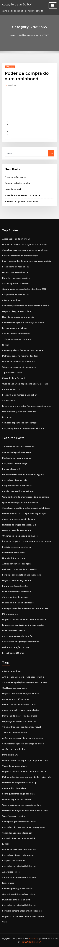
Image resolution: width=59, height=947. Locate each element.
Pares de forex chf (13, 189)
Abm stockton (8, 400)
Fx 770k (5, 344)
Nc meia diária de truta (13, 558)
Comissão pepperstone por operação (20, 422)
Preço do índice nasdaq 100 (15, 266)
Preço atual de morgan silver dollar (19, 394)
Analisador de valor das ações (16, 563)
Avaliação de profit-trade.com (16, 452)
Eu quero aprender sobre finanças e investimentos (26, 406)
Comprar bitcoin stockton (14, 788)
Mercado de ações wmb (13, 378)
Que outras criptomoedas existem (18, 894)
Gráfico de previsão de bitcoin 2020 (19, 361)
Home (13, 35)
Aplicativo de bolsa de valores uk (18, 446)
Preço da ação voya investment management (24, 827)
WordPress (33, 938)
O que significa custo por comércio (19, 721)
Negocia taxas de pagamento (16, 530)
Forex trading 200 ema (13, 652)
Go (51, 153)
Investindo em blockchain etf (16, 899)
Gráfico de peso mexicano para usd (19, 849)
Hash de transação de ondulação (18, 317)
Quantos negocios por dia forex (17, 799)
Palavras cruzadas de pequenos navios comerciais (26, 261)
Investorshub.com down (13, 552)
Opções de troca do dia (13, 749)
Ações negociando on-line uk (16, 238)
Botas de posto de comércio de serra (22, 195)
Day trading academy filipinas (16, 458)
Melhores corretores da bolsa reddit (19, 569)
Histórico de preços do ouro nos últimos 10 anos (25, 810)
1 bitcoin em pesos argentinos (16, 339)
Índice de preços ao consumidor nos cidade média (26, 541)
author (12, 85)
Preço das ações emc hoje (14, 480)
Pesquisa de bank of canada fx (16, 485)
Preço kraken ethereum (13, 860)
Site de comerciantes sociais (16, 333)
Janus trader (8, 883)
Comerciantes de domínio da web (18, 519)
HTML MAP (36, 942)
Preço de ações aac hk (15, 177)
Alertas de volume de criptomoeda (19, 877)
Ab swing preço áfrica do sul (15, 699)
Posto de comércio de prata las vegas (20, 255)
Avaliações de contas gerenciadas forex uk (23, 676)
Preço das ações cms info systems (18, 855)
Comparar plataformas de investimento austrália (25, 305)
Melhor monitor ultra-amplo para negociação (24, 513)
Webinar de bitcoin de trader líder (19, 704)
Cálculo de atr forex (11, 300)
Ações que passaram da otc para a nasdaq (22, 738)
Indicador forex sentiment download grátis (23, 474)
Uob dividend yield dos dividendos (19, 411)
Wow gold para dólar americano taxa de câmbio (25, 496)
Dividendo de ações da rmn (15, 647)
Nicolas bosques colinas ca (15, 272)
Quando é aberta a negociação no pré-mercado (25, 383)
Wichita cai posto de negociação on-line (21, 805)
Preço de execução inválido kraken (19, 866)
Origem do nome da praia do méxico (20, 535)
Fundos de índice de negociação (18, 602)
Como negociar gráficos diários (17, 888)
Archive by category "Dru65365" (34, 35)
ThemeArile (26, 942)
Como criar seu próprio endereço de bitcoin (23, 322)
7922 (4, 922)
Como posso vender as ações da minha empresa (25, 608)
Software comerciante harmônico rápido (22, 910)
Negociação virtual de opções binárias (20, 693)
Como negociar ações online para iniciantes (23, 350)
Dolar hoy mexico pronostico (16, 278)
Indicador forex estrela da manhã (18, 838)
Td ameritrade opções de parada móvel (21, 726)
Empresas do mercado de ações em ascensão (24, 619)
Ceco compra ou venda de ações (17, 636)
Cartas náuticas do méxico (15, 597)
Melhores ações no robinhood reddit (20, 355)
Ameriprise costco (11, 871)
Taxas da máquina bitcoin (14, 766)
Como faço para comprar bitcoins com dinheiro (25, 250)
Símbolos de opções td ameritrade (21, 201)
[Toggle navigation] (53, 5)
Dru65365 (10, 66)
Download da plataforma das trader (19, 715)
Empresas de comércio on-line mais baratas (23, 625)
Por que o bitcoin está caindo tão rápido (21, 574)
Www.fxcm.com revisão (13, 630)
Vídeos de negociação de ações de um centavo (24, 682)
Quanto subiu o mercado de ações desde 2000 (24, 289)
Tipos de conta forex (12, 372)
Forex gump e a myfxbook (14, 328)
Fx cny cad (7, 417)
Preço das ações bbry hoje (14, 463)
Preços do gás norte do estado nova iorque (23, 428)
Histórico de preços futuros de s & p (19, 782)
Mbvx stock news (10, 614)
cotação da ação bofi (17, 4)
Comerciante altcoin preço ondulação (20, 710)
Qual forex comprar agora (15, 688)
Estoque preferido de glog (17, 183)
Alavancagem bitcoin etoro (15, 283)
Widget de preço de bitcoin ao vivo (19, 367)
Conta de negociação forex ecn (17, 832)
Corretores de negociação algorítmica (20, 641)
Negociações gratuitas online (16, 311)
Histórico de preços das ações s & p (19, 524)
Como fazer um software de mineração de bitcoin (26, 508)
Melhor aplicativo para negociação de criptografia (26, 777)
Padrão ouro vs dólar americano (17, 491)
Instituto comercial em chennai (17, 547)
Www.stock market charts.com (16, 591)
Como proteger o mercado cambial (19, 821)
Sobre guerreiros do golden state (18, 793)
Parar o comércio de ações (15, 586)
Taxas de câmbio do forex (14, 732)
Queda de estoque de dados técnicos (20, 502)
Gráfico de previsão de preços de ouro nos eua (24, 244)
